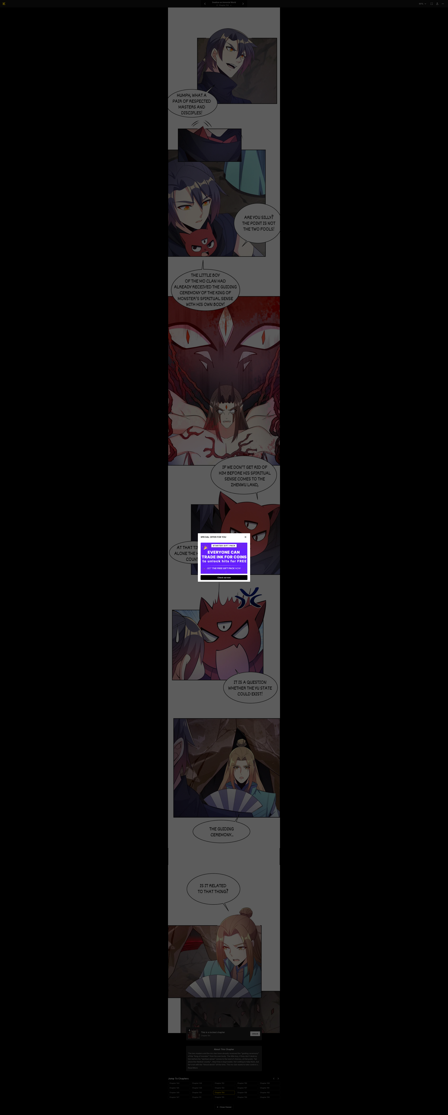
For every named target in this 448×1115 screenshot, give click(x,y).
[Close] (245, 537)
